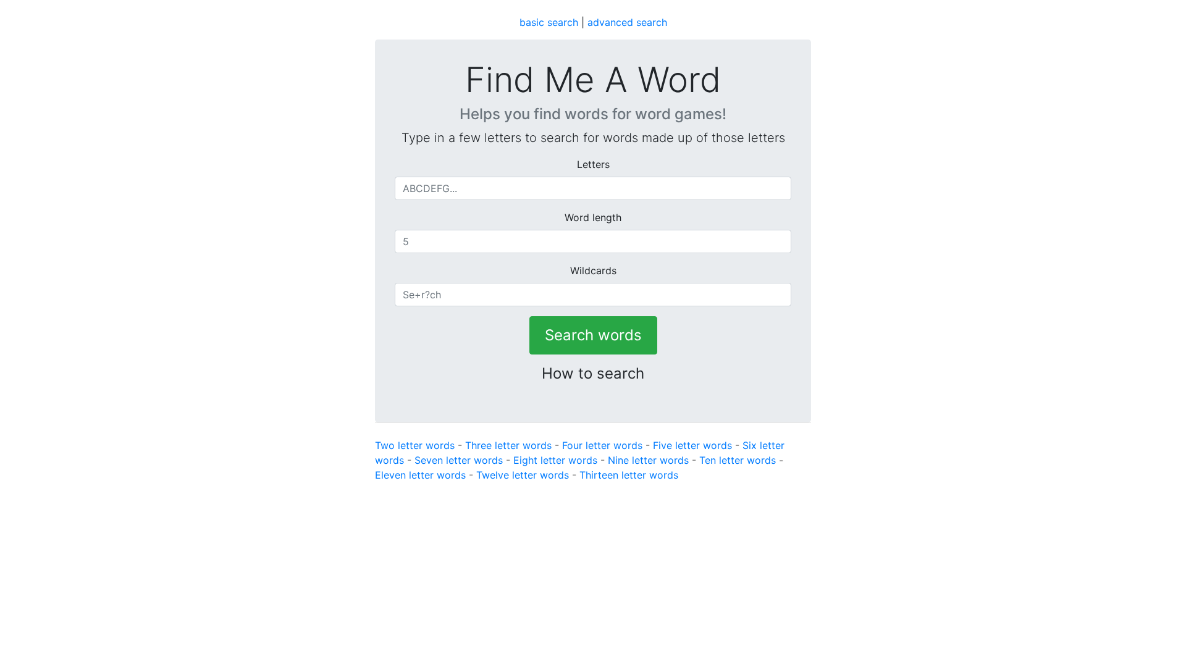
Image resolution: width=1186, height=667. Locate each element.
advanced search (627, 22)
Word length (593, 217)
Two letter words (415, 445)
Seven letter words (458, 460)
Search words (593, 335)
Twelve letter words (522, 475)
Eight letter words (555, 460)
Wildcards (593, 270)
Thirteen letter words (628, 475)
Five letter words (692, 445)
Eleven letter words (420, 475)
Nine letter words (648, 460)
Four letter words (602, 445)
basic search (548, 22)
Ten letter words (737, 460)
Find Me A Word (593, 80)
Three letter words (508, 445)
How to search (593, 373)
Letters (593, 164)
